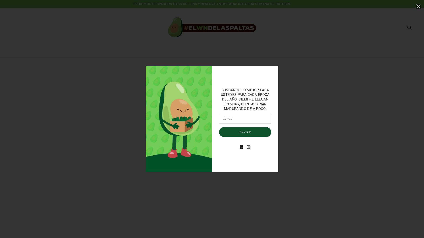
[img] (241, 146)
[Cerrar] (418, 6)
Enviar (245, 132)
